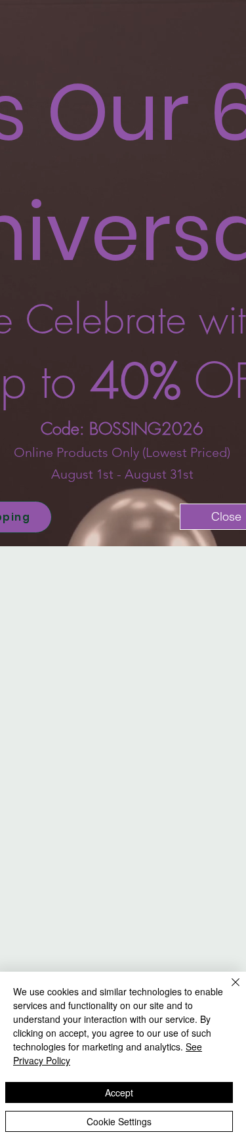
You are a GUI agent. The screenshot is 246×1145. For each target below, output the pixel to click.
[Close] (227, 990)
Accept (119, 1092)
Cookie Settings (119, 1121)
